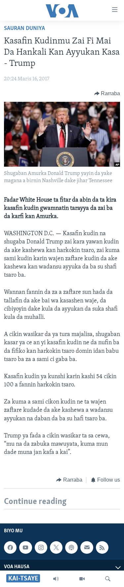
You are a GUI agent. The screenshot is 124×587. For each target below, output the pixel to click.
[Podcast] (71, 547)
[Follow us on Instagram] (41, 547)
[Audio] (56, 579)
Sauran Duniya (24, 29)
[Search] (108, 579)
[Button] (107, 93)
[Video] (82, 579)
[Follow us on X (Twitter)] (56, 547)
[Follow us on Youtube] (25, 547)
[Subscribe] (86, 547)
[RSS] (102, 547)
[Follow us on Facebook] (10, 547)
